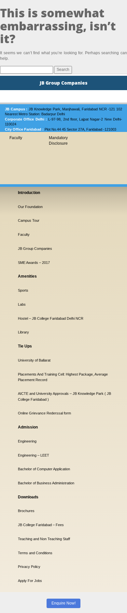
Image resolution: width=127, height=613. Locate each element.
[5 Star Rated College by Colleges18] (29, 553)
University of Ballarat (34, 360)
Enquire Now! (63, 603)
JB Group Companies (35, 248)
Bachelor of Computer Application (44, 469)
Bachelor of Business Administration (46, 483)
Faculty (15, 138)
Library (23, 332)
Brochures (26, 511)
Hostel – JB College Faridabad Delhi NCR (50, 318)
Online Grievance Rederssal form (44, 413)
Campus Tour (28, 220)
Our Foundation (30, 207)
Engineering (27, 441)
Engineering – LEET (33, 455)
